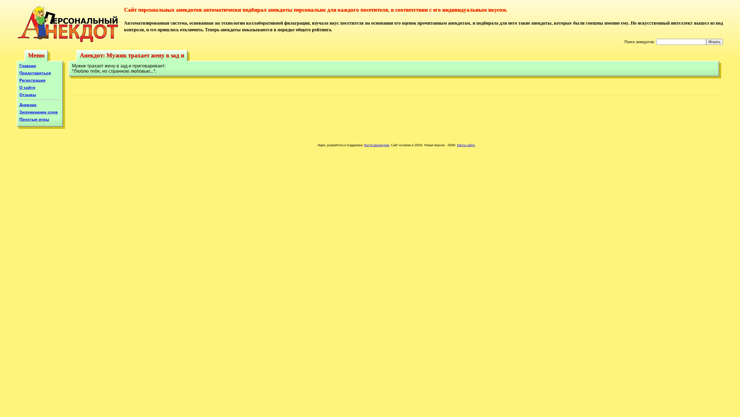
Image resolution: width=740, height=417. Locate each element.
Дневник (27, 105)
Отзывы (27, 94)
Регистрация (32, 80)
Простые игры (34, 119)
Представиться (35, 73)
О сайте (27, 87)
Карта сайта (466, 145)
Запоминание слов (38, 112)
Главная (27, 65)
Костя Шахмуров (376, 145)
